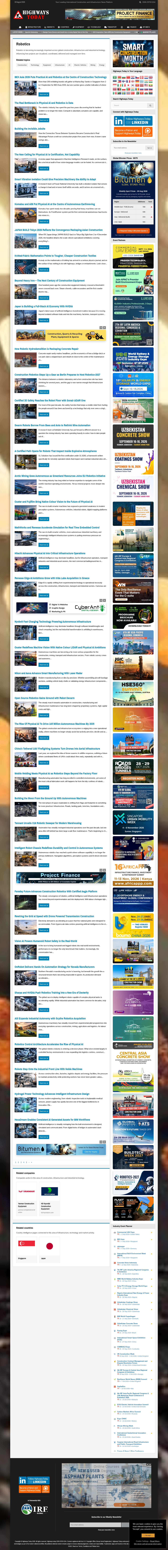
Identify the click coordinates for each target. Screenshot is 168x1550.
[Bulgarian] (124, 77)
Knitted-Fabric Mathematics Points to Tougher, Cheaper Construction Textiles (55, 255)
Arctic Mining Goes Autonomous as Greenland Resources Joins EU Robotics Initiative (60, 476)
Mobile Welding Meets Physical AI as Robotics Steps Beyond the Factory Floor (56, 773)
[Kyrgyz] (137, 85)
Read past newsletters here (133, 153)
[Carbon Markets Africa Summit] (133, 616)
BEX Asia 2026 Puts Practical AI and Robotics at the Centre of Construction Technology (61, 77)
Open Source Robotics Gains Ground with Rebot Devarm (45, 698)
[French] (128, 81)
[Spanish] (115, 93)
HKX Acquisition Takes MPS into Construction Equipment (42, 32)
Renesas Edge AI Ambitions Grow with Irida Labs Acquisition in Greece (52, 578)
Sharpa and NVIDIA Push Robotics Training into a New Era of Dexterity (52, 992)
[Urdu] (137, 93)
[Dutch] (146, 77)
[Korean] (133, 85)
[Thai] (128, 93)
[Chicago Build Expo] (133, 745)
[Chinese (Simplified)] (128, 77)
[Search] (150, 105)
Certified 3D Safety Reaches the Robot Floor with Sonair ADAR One (50, 400)
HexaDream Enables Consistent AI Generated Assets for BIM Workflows (52, 1119)
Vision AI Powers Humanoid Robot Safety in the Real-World (46, 941)
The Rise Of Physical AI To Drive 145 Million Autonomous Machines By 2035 (54, 723)
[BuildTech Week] (133, 1157)
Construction (22, 65)
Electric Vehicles (80, 65)
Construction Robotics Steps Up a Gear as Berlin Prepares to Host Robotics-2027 (57, 374)
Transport (112, 27)
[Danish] (142, 77)
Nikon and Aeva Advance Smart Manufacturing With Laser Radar (48, 673)
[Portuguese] (128, 89)
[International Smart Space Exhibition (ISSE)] (133, 514)
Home (20, 27)
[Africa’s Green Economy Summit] (133, 1080)
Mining (93, 65)
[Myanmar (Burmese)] (151, 85)
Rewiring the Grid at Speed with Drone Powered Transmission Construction (54, 916)
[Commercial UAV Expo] (133, 256)
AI (69, 65)
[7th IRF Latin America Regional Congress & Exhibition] (133, 334)
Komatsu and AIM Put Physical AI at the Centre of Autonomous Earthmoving (55, 204)
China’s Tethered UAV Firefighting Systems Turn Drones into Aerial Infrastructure (57, 748)
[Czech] (137, 77)
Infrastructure (34, 27)
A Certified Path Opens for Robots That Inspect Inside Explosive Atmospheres (56, 451)
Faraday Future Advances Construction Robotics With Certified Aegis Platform (56, 891)
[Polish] (124, 89)
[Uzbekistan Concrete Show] (133, 436)
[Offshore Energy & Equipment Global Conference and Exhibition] (133, 900)
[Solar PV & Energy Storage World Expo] (133, 385)
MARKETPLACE (149, 32)
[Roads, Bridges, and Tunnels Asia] (133, 771)
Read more (43, 94)
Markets (50, 27)
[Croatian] (133, 77)
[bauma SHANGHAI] (133, 925)
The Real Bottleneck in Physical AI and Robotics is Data (44, 103)
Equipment (79, 27)
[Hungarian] (151, 81)
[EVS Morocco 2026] (133, 719)
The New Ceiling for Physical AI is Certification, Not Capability (47, 154)
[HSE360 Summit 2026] (133, 694)
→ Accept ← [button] (148, 1535)
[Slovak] (146, 89)
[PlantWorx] (133, 1209)
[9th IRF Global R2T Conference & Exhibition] (133, 797)
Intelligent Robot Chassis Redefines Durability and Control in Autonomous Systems (59, 848)
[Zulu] (151, 93)
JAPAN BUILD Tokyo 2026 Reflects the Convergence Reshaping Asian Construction (59, 230)
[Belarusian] (119, 77)
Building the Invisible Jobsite (30, 128)
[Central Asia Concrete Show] (133, 1054)
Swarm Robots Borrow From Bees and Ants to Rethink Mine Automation (52, 425)
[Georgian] (133, 81)
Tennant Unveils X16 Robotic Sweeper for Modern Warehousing (48, 823)
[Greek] (142, 81)
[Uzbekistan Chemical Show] (133, 488)
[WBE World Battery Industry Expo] (133, 359)
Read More (155, 1541)
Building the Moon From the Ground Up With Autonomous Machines (50, 798)
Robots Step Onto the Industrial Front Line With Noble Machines (48, 1069)
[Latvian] (142, 85)
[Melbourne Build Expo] (133, 951)
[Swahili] (119, 93)
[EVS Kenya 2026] (133, 1002)
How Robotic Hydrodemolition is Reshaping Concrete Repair (46, 349)
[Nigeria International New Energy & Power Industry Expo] (133, 411)
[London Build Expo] (133, 977)
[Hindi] (146, 81)
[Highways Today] (31, 14)
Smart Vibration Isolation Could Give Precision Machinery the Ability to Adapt (55, 179)
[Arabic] (115, 77)
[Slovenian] (151, 89)
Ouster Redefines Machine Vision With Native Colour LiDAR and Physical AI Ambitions (60, 647)
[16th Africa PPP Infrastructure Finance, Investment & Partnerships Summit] (133, 874)
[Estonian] (115, 81)
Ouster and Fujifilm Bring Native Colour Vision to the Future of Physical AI (54, 501)
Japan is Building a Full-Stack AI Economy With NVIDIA (44, 306)
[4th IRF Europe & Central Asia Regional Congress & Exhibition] (133, 565)
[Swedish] (124, 93)
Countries (65, 27)
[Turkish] (133, 93)
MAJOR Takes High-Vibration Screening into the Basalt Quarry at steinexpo (90, 32)
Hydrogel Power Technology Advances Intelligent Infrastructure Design (52, 1094)
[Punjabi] (133, 89)
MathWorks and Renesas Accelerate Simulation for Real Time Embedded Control (57, 527)
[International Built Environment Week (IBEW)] (133, 308)
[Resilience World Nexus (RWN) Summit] (133, 591)
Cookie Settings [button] (142, 1541)
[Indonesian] (115, 85)
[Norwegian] (115, 89)
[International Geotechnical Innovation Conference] (133, 668)
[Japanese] (128, 85)
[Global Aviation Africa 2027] (133, 1131)
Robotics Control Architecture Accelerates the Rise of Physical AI (49, 1044)
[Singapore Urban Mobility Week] (133, 822)
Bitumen (146, 27)
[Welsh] (146, 93)
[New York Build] (133, 1106)
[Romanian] (137, 89)
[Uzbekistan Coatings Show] (133, 462)
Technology (96, 27)
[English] (151, 77)
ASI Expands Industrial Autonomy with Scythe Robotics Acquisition (50, 1018)
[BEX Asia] (133, 282)
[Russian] (142, 89)
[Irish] (119, 85)
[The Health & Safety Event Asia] (133, 848)
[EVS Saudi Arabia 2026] (133, 1028)
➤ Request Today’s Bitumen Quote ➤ (133, 231)
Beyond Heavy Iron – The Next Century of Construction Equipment (50, 280)
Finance (133, 27)
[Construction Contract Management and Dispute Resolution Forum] (133, 539)
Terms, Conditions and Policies (87, 1546)
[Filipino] (119, 81)
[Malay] (146, 85)
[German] (137, 81)
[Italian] (124, 85)
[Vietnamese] (142, 93)
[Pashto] (119, 89)
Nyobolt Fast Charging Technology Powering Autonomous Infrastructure (53, 621)
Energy (101, 65)
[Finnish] (124, 81)
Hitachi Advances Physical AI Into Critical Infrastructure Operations (50, 553)
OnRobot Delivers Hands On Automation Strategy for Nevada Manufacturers (55, 967)
